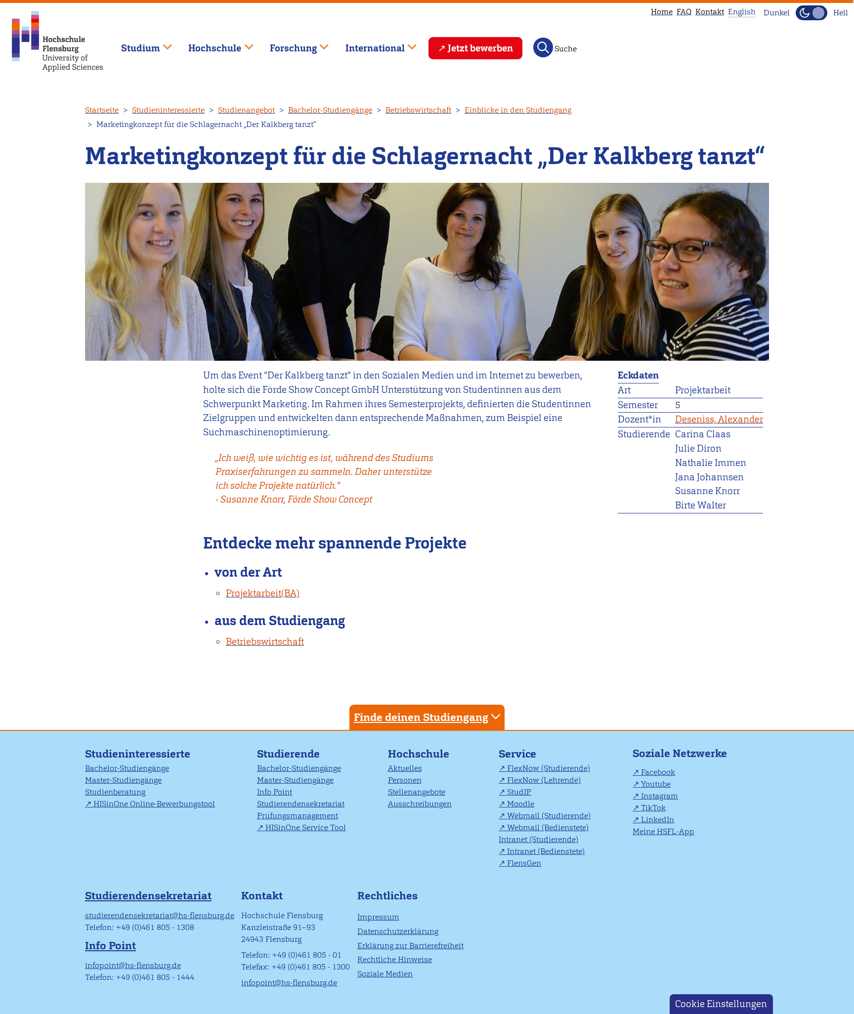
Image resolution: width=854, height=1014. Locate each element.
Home (662, 11)
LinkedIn (657, 819)
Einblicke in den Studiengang (518, 110)
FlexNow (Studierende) (548, 768)
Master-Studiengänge (123, 780)
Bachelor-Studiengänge (330, 110)
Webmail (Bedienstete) (548, 827)
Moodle (520, 804)
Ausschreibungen (420, 804)
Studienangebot (246, 110)
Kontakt (709, 11)
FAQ (684, 11)
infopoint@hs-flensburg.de (133, 965)
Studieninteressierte (168, 110)
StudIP (519, 792)
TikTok (653, 808)
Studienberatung (115, 792)
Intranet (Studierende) (538, 839)
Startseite (102, 110)
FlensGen (524, 863)
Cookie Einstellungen (721, 1004)
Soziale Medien (385, 974)
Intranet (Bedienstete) (546, 851)
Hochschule (418, 754)
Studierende (288, 754)
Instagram (659, 796)
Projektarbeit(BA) (262, 593)
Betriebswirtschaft (418, 110)
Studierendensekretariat (300, 804)
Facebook (658, 772)
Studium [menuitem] (133, 44)
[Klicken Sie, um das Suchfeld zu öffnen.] (543, 47)
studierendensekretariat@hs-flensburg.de (159, 915)
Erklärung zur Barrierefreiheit (410, 945)
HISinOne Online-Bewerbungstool (154, 804)
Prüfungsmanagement (297, 815)
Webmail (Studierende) (549, 815)
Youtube (656, 784)
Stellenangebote (416, 792)
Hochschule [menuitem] (208, 44)
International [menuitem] (368, 44)
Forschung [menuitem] (286, 44)
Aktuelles (405, 768)
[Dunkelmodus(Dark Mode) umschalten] (811, 12)
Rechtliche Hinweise (394, 959)
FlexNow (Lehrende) (544, 780)
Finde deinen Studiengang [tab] (421, 717)
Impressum (378, 917)
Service (517, 754)
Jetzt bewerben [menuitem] (480, 48)
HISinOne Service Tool (305, 827)
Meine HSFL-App (663, 831)
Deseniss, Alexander (719, 419)
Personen (405, 780)
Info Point (274, 792)
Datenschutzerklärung (397, 931)
